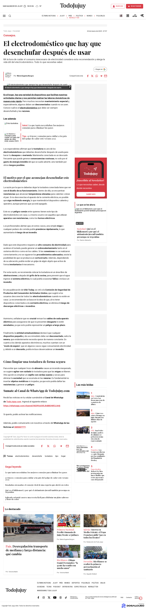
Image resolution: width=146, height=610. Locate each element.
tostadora (48, 456)
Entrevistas (67, 587)
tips (56, 456)
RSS (122, 597)
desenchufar (37, 456)
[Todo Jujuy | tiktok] (66, 597)
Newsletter (74, 18)
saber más (90, 194)
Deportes (76, 583)
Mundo (89, 16)
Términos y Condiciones (74, 597)
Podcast (57, 587)
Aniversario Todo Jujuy (47, 590)
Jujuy (62, 16)
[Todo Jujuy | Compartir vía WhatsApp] (96, 76)
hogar (63, 456)
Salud (102, 583)
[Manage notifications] (140, 598)
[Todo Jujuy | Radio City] (127, 16)
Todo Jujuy (7, 31)
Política (79, 16)
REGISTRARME (136, 6)
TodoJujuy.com (13, 401)
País (70, 16)
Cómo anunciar (137, 597)
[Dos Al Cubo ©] (133, 607)
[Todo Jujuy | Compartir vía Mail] (105, 76)
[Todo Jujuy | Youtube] (54, 597)
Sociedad (16, 31)
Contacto (129, 597)
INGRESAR (119, 6)
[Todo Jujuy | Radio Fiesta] (142, 16)
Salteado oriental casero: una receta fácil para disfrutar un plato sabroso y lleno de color (37, 498)
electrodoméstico (29, 107)
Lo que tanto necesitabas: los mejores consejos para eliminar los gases (36, 472)
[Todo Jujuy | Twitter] (49, 597)
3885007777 (20, 427)
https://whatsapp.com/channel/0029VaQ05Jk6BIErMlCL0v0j (31, 405)
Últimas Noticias (49, 16)
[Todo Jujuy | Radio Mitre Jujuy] (134, 16)
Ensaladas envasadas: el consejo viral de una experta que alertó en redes (37, 485)
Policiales (100, 16)
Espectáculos (80, 587)
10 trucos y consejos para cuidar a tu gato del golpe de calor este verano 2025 (36, 479)
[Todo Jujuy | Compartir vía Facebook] (87, 76)
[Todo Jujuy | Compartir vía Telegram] (101, 76)
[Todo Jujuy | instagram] (43, 597)
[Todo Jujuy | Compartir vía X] (92, 76)
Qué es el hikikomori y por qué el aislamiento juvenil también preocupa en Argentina (37, 491)
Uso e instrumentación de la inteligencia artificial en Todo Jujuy (100, 597)
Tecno (49, 587)
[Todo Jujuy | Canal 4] (121, 16)
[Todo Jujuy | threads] (60, 597)
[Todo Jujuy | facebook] (38, 597)
